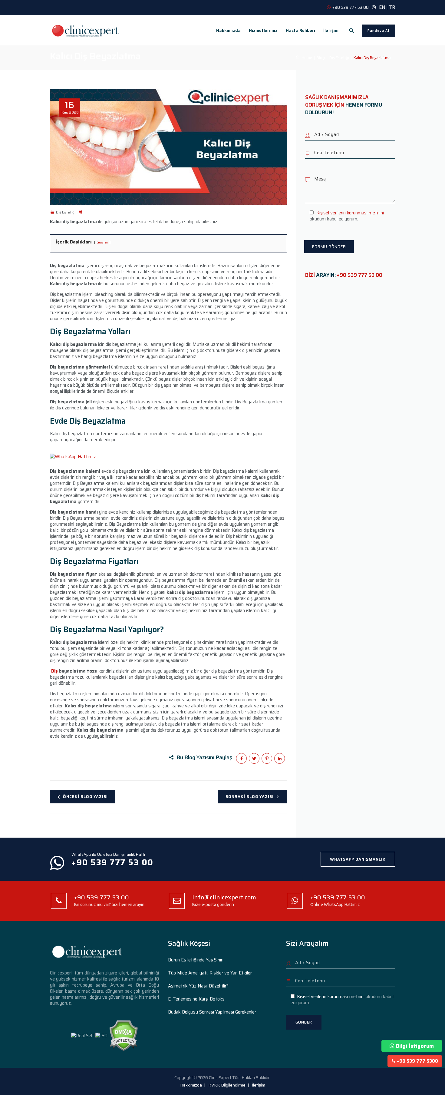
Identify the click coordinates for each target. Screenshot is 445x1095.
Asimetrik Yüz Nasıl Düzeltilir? (198, 986)
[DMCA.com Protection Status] (123, 1035)
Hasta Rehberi (300, 30)
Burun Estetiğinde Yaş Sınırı (195, 960)
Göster (102, 242)
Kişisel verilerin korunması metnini (350, 213)
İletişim (330, 30)
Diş (54, 671)
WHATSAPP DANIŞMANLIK (358, 859)
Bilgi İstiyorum (415, 1046)
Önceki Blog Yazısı (85, 796)
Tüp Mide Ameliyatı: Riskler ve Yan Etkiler (210, 973)
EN (382, 7)
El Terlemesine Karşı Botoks (196, 999)
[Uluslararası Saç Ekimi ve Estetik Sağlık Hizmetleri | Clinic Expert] (85, 30)
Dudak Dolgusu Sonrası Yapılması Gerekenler (212, 1012)
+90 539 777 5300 (417, 1061)
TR (392, 7)
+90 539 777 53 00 (359, 275)
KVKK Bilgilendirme (227, 1085)
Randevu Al (378, 30)
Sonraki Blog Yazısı (250, 796)
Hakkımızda (228, 30)
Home (306, 57)
